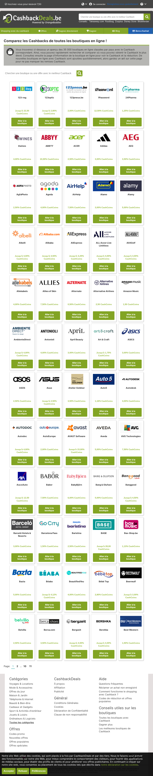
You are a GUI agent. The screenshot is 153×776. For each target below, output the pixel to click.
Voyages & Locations (21, 683)
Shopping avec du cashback (15, 31)
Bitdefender (143, 21)
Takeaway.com (96, 21)
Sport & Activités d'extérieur (25, 710)
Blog (117, 31)
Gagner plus (106, 724)
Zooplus (119, 21)
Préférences (39, 771)
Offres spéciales (18, 745)
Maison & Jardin (18, 695)
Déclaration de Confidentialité (71, 710)
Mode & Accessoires (20, 687)
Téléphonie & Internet (21, 699)
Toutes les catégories (21, 722)
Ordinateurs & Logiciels (22, 718)
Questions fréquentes (111, 683)
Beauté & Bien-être (19, 703)
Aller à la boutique (22, 122)
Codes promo (17, 733)
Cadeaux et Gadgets (21, 706)
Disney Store (130, 21)
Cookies (58, 706)
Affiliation (59, 687)
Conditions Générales (66, 702)
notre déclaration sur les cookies (119, 764)
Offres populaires (19, 741)
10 (24, 666)
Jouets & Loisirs (18, 714)
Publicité (59, 691)
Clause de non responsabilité (70, 714)
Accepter (9, 771)
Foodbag (109, 21)
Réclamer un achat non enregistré (118, 687)
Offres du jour (17, 691)
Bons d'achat (142, 31)
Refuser (22, 771)
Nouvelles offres (18, 737)
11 (30, 666)
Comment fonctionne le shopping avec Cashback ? (118, 693)
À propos (59, 683)
